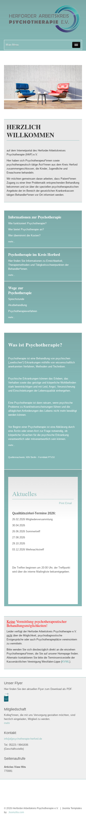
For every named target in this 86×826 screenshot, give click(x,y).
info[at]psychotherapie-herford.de (23, 738)
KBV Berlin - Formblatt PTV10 (40, 457)
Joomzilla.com (16, 812)
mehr (7, 723)
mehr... (11, 241)
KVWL (65, 661)
